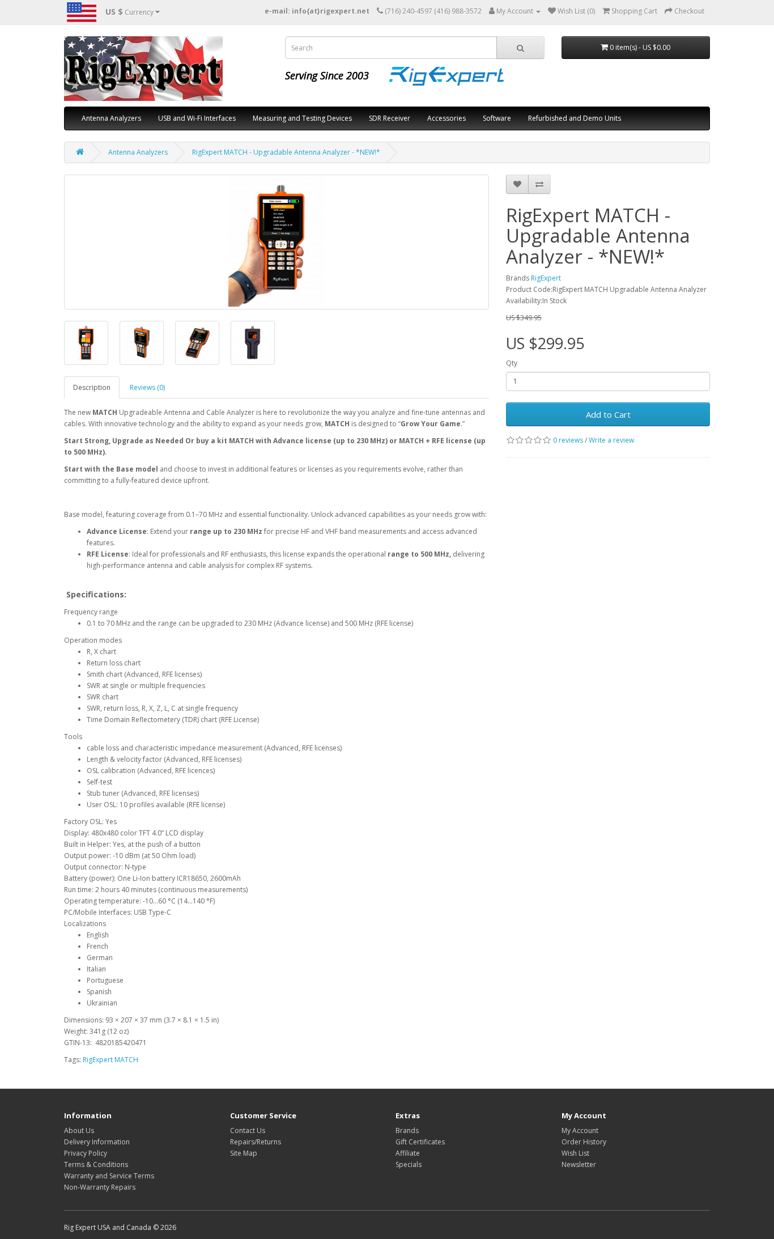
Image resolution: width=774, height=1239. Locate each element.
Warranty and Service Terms (109, 1176)
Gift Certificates (420, 1142)
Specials (408, 1164)
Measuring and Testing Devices (302, 118)
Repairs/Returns (255, 1142)
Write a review (611, 440)
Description (91, 387)
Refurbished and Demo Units (574, 118)
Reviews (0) (147, 387)
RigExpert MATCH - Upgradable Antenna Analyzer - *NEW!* (286, 152)
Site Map (243, 1153)
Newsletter (579, 1164)
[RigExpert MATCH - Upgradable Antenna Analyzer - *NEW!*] (276, 242)
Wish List (575, 1153)
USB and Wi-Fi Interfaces (197, 118)
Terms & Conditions (96, 1164)
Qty (511, 363)
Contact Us (247, 1130)
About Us (79, 1130)
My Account (580, 1130)
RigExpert (546, 278)
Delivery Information (97, 1142)
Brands (407, 1130)
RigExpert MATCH (110, 1059)
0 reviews (568, 440)
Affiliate (407, 1153)
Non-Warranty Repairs (99, 1187)
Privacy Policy (85, 1153)
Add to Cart (608, 414)
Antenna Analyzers (111, 118)
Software (497, 118)
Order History (584, 1142)
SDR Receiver (389, 118)
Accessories (446, 118)
